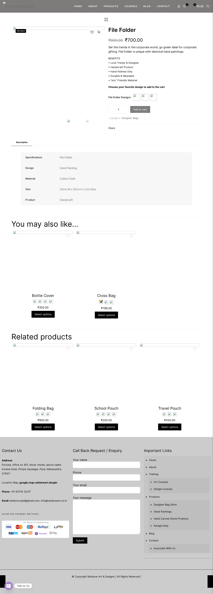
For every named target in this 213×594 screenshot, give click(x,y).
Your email (80, 485)
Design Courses (163, 488)
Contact (154, 540)
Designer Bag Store (165, 504)
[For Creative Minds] (18, 6)
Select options (43, 314)
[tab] (21, 142)
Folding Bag (43, 408)
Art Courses (161, 481)
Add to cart (140, 109)
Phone (77, 472)
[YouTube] (102, 582)
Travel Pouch (169, 408)
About (152, 467)
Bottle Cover (43, 295)
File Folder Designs (119, 97)
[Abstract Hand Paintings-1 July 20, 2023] (210, 581)
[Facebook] (98, 582)
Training (153, 474)
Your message (82, 497)
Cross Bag (106, 295)
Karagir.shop (161, 525)
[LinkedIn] (106, 582)
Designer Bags (130, 118)
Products (154, 496)
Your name (80, 459)
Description (22, 142)
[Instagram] (110, 582)
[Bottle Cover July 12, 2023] (2, 581)
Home (152, 460)
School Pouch (106, 408)
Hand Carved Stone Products (171, 518)
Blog (151, 533)
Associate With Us (164, 548)
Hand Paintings (163, 511)
